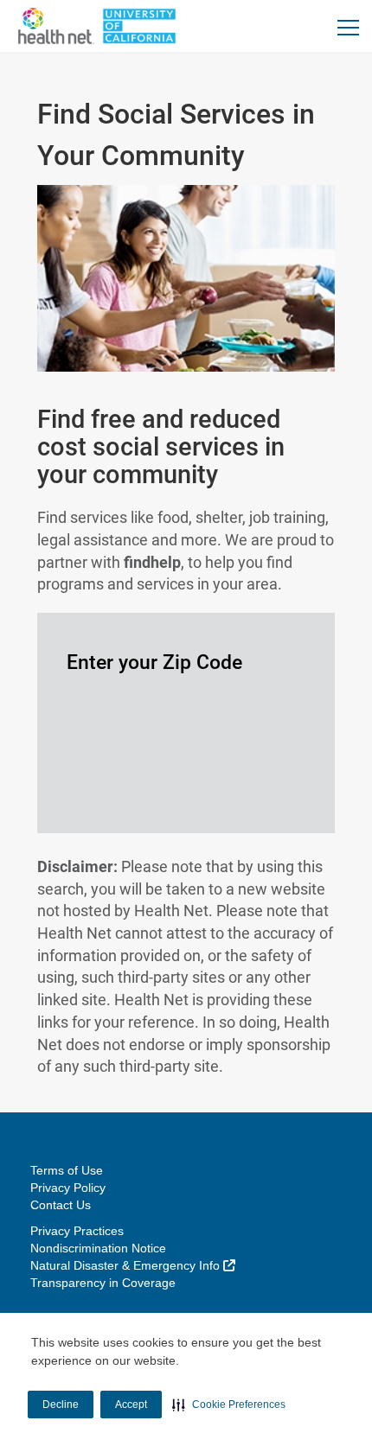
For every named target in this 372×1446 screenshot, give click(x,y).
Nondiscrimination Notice (98, 1248)
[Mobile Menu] (348, 27)
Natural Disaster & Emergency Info (132, 1265)
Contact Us (60, 1205)
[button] (229, 1404)
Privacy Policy (68, 1187)
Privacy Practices (77, 1231)
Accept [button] (131, 1404)
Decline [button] (60, 1404)
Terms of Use (66, 1170)
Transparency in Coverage (103, 1283)
